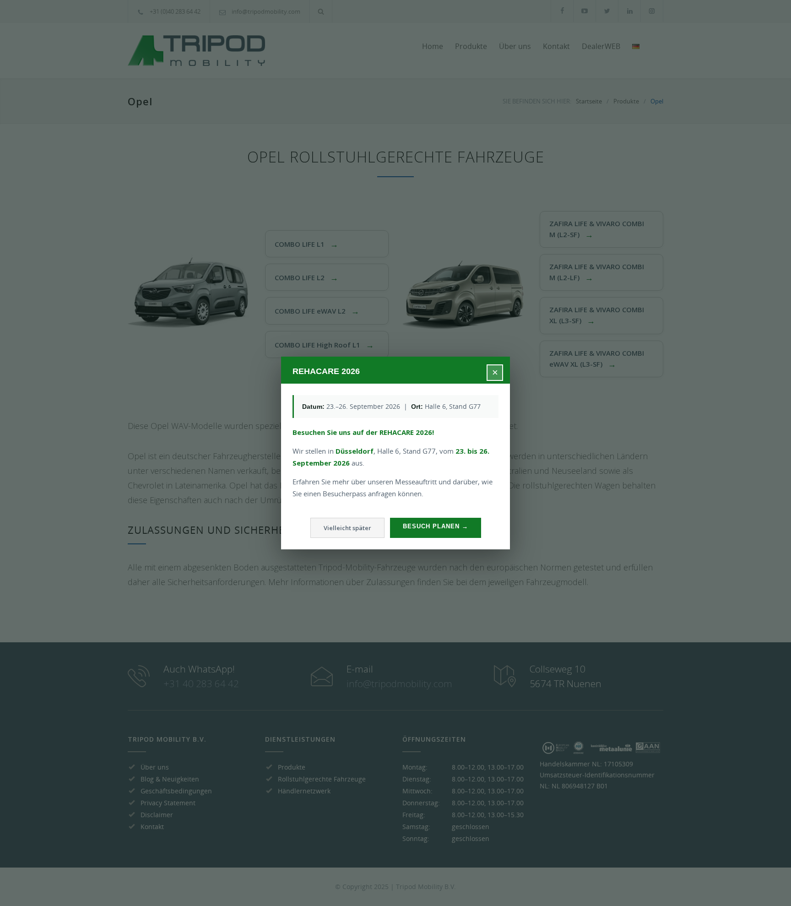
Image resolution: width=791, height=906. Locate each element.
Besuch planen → (435, 526)
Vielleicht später (347, 528)
